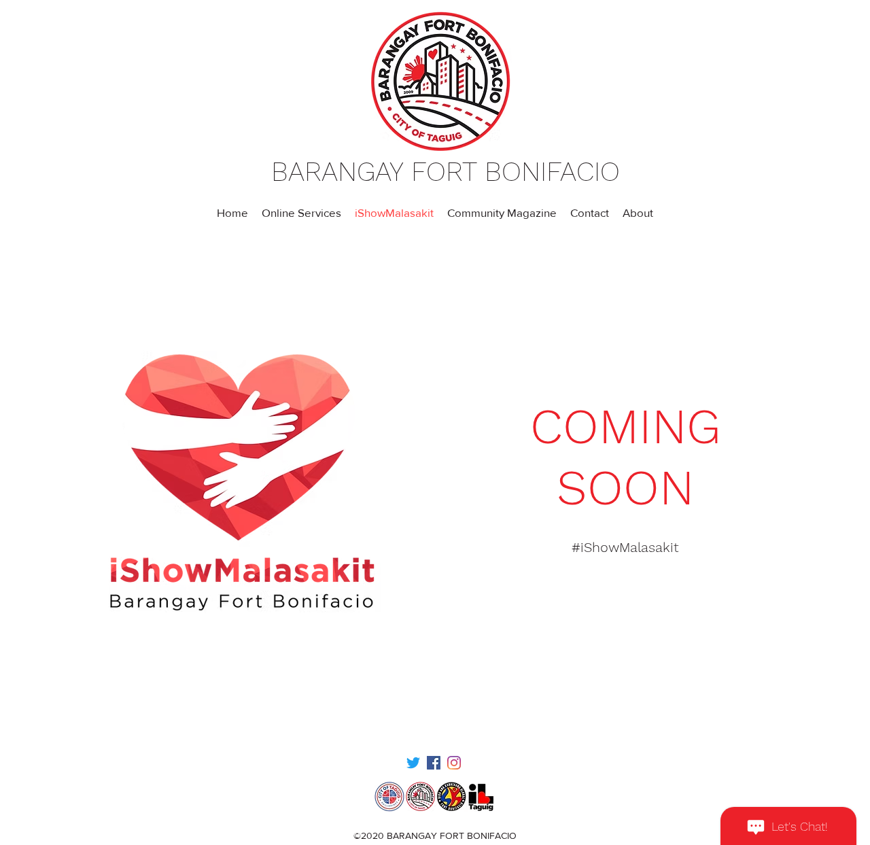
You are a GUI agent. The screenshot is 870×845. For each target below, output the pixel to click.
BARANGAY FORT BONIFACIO (445, 172)
